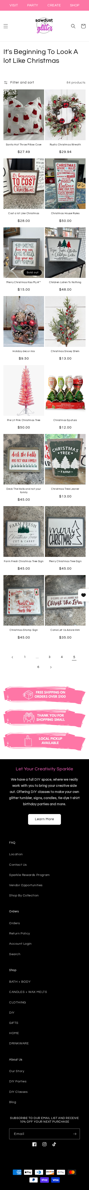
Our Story (16, 1071)
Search (15, 954)
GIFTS (13, 1023)
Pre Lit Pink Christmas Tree (23, 420)
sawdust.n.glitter (48, 1188)
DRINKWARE (19, 1043)
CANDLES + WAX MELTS (28, 992)
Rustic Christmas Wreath (65, 144)
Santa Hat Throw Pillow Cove (24, 144)
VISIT (14, 5)
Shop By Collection (24, 895)
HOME (14, 1033)
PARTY (32, 5)
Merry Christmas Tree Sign (65, 561)
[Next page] (51, 667)
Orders (14, 923)
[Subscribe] (75, 1134)
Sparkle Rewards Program (29, 875)
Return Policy (19, 933)
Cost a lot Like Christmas (23, 213)
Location (16, 854)
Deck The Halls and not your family (23, 490)
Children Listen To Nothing (65, 282)
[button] (6, 26)
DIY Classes (18, 1092)
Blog (12, 1102)
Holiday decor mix (24, 351)
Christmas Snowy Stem (65, 351)
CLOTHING (17, 1002)
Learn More (44, 819)
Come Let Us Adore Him (65, 630)
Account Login (20, 943)
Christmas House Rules (65, 213)
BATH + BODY (20, 981)
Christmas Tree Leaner (65, 489)
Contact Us (18, 864)
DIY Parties (18, 1081)
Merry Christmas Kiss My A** (23, 282)
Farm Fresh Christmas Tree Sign (24, 561)
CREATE (54, 5)
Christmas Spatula (65, 420)
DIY (12, 1012)
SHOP (74, 5)
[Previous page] (13, 657)
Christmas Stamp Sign (24, 630)
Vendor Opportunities (26, 885)
